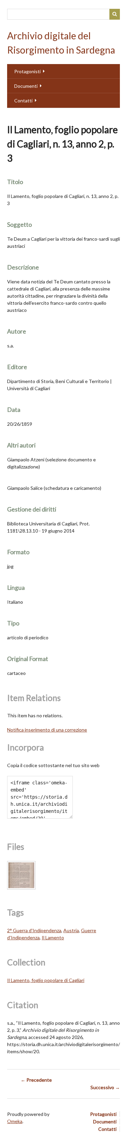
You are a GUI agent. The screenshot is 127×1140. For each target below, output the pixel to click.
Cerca (114, 14)
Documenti (26, 86)
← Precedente (36, 1080)
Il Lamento (53, 937)
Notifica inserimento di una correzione (47, 730)
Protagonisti (27, 71)
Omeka (14, 1121)
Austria (71, 930)
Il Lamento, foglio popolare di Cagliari (45, 980)
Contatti (23, 100)
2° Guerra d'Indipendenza (34, 930)
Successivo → (105, 1087)
